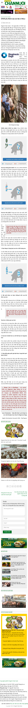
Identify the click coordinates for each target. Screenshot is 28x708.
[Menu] (2, 2)
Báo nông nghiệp (24, 703)
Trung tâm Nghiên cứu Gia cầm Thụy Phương (12, 461)
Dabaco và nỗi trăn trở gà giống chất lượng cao (13, 480)
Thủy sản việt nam (14, 703)
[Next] (26, 601)
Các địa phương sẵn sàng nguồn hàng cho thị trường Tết (20, 493)
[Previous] (1, 601)
